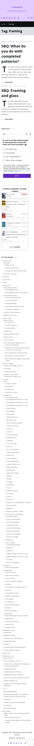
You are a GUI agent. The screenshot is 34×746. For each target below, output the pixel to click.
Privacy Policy (6, 653)
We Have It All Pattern (12, 537)
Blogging (3, 41)
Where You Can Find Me (11, 268)
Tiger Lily (9, 496)
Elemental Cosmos (12, 438)
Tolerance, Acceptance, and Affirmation (14, 702)
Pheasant (9, 479)
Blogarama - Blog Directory (17, 738)
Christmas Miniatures (12, 435)
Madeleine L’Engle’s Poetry (12, 596)
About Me (6, 263)
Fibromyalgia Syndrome (10, 287)
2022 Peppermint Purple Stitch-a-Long (17, 405)
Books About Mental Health (12, 297)
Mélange (9, 476)
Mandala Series (11, 470)
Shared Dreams (8, 613)
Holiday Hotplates (12, 458)
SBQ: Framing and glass (13, 93)
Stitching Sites (9, 540)
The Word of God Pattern (13, 534)
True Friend (10, 499)
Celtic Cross (10, 429)
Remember (8, 608)
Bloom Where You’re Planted (14, 423)
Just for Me (6, 379)
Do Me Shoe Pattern (12, 516)
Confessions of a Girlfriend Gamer (13, 638)
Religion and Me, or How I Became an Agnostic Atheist (17, 714)
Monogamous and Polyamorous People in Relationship (15, 684)
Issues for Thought (8, 364)
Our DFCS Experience (11, 325)
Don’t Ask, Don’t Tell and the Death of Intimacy (16, 678)
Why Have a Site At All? (10, 274)
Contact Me (6, 277)
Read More (9, 82)
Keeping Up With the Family (11, 334)
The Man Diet (7, 699)
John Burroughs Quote (13, 461)
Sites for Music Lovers (11, 392)
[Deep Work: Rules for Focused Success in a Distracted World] (3, 205)
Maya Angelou (9, 599)
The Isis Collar (10, 194)
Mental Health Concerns (10, 295)
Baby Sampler (10, 414)
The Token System (10, 328)
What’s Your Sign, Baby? (13, 562)
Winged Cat (10, 508)
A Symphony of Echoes (13, 223)
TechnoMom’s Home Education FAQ (15, 356)
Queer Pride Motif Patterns (14, 528)
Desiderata (8, 584)
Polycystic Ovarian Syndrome (12, 312)
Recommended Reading (10, 691)
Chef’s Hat (9, 432)
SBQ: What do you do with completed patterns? (13, 54)
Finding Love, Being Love (10, 681)
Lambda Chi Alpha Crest (13, 464)
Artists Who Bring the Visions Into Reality (16, 616)
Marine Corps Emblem (13, 473)
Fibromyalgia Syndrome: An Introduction (16, 292)
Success (9, 488)
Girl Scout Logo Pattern (13, 522)
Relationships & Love (8, 656)
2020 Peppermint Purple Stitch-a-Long (17, 399)
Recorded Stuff (9, 389)
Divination (6, 644)
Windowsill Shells (11, 505)
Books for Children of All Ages (13, 581)
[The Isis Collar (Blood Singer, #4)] (3, 198)
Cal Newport (5, 209)
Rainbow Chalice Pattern (13, 531)
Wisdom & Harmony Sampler (15, 511)
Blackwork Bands (11, 420)
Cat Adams (9, 196)
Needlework (11, 41)
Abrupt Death (7, 632)
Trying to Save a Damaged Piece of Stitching (19, 502)
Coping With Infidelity (10, 669)
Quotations (7, 565)
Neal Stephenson (10, 216)
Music (5, 381)
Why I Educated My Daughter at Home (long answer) (17, 360)
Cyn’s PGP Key (7, 280)
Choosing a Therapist (11, 300)
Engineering (10, 441)
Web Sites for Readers (11, 611)
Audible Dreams (9, 618)
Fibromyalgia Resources (11, 289)
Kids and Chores (10, 322)
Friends (5, 282)
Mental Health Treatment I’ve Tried (14, 306)
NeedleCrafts (7, 395)
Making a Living (9, 265)
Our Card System (8, 340)
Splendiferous (10, 485)
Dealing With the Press (10, 641)
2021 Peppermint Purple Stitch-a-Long (17, 402)
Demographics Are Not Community (13, 675)
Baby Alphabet (11, 411)
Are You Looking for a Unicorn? (12, 661)
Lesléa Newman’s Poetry (12, 593)
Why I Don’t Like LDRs (10, 708)
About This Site (7, 261)
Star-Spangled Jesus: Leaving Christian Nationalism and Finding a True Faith (16, 234)
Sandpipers (10, 482)
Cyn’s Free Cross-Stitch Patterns (14, 514)
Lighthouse (10, 551)
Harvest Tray (10, 455)
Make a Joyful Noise (12, 467)
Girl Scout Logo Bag (12, 449)
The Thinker (10, 494)
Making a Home (8, 337)
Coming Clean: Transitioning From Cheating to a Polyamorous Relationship (17, 665)
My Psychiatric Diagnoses (12, 309)
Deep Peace (10, 548)
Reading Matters (8, 570)
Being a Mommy (8, 320)
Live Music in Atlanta (10, 383)
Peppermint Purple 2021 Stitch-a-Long (17, 554)
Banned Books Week (9, 635)
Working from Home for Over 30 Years (15, 271)
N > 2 (5, 688)
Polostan (8, 214)
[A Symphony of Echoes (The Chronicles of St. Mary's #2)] (3, 227)
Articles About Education (12, 345)
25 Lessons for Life (10, 572)
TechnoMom (17, 7)
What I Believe (6, 711)
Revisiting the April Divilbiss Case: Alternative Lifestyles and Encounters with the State (16, 695)
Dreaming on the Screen (12, 621)
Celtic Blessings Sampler (13, 545)
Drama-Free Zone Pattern (13, 519)
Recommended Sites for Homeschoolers (16, 353)
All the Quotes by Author (12, 567)
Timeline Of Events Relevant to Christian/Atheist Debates (18, 721)
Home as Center (7, 318)
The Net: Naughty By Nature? (12, 650)
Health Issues (6, 285)
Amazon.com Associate (11, 575)
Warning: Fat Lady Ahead (11, 374)
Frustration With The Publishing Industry (15, 647)
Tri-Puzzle (9, 559)
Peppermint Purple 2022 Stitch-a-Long (17, 556)
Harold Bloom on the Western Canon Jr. (16, 587)
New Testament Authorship (12, 717)
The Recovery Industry (10, 371)
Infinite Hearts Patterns (13, 525)
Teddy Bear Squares (12, 491)
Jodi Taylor (9, 225)
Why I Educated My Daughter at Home (14, 343)
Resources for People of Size (13, 376)
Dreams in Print (9, 624)
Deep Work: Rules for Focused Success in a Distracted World (15, 204)
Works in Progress (10, 543)
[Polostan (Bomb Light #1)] (3, 218)
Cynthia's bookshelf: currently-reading (15, 190)
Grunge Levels (8, 331)
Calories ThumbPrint (12, 426)
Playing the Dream (10, 627)
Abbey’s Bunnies (11, 408)
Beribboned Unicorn (12, 417)
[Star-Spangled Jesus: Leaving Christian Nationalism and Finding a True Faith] (3, 235)
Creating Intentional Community (12, 672)
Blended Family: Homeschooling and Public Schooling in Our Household (17, 349)
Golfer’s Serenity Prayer (13, 452)
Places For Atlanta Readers (12, 605)
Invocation (8, 590)
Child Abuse (7, 369)
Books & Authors (10, 578)
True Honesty (7, 705)
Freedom (9, 446)
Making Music (9, 386)
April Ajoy (5, 239)
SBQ (17, 41)
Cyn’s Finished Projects (11, 397)
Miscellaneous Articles (9, 630)
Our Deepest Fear (10, 602)
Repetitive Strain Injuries (10, 315)
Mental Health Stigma (11, 303)
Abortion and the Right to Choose (13, 366)
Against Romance (8, 658)
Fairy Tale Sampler (12, 443)
